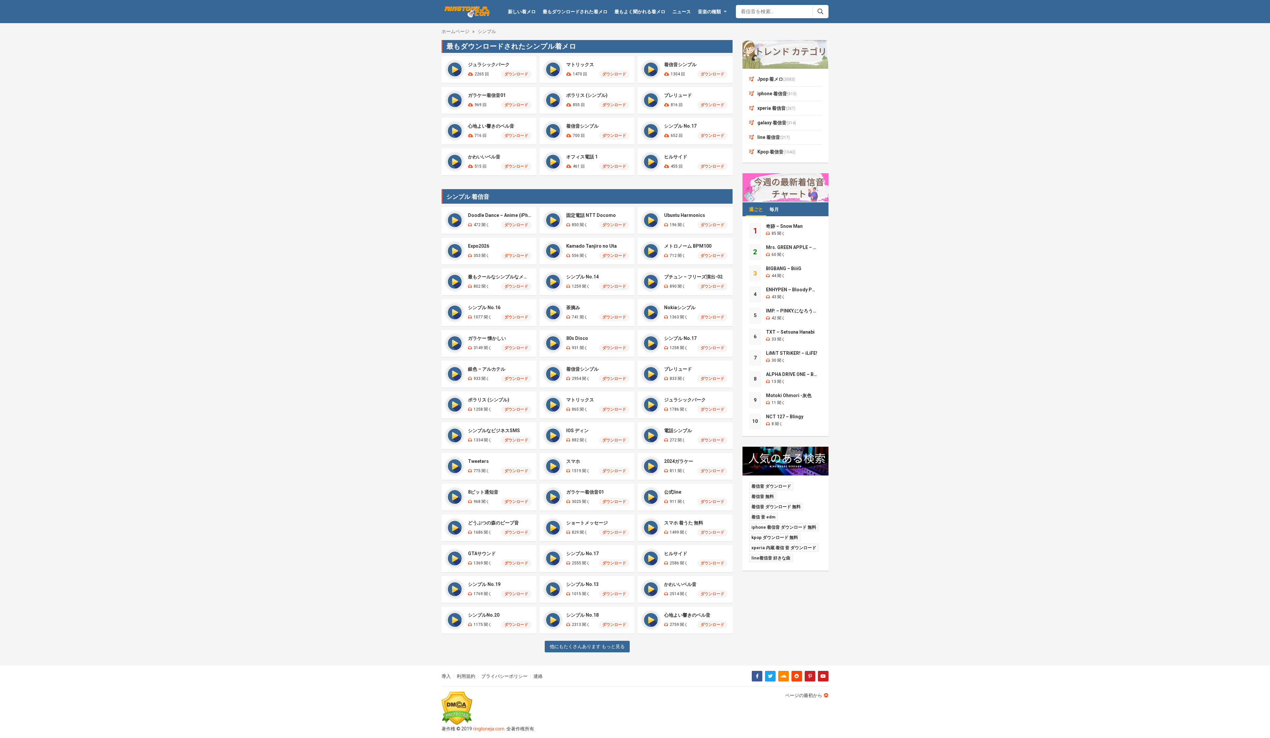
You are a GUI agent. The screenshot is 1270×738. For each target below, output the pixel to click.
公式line (672, 492)
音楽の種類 (709, 11)
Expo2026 (478, 246)
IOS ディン (577, 430)
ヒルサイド (675, 156)
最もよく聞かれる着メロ (639, 11)
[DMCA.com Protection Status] (488, 708)
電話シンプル (678, 430)
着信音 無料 (762, 496)
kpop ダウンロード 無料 (774, 537)
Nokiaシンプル (680, 307)
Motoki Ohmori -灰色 (789, 395)
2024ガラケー (678, 461)
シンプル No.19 (484, 584)
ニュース (681, 11)
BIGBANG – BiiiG (783, 268)
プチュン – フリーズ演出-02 (693, 276)
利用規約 (466, 676)
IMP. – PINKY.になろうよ (791, 310)
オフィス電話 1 (582, 156)
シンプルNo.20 (483, 615)
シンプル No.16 (484, 307)
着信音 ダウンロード (771, 486)
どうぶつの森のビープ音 (493, 522)
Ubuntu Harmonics (684, 215)
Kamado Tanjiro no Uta (591, 246)
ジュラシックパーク (489, 64)
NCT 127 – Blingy (784, 416)
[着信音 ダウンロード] (466, 11)
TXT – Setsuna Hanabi (790, 332)
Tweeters (478, 461)
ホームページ (455, 31)
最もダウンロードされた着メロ (575, 11)
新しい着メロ (522, 11)
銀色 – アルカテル (486, 369)
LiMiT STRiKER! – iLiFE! (791, 353)
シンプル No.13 (582, 584)
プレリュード (678, 95)
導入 (446, 676)
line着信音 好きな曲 (770, 557)
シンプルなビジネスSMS (494, 430)
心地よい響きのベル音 (491, 126)
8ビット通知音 (483, 492)
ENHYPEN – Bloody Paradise (791, 289)
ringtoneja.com (488, 728)
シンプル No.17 (680, 126)
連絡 (538, 676)
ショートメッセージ (587, 522)
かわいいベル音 (484, 156)
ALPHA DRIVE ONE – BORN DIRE (791, 374)
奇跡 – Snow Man (784, 226)
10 (755, 421)
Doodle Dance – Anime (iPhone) (499, 215)
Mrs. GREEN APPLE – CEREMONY (791, 247)
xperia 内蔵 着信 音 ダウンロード (783, 547)
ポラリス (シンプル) (587, 95)
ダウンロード (516, 74)
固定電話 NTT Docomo (591, 215)
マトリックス (580, 64)
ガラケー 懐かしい (487, 338)
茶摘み (573, 307)
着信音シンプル (680, 64)
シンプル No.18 (582, 615)
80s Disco (577, 338)
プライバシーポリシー (504, 676)
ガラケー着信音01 (487, 95)
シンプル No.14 (582, 276)
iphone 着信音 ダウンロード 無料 (783, 527)
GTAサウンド (482, 553)
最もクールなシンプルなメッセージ (499, 276)
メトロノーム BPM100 (687, 246)
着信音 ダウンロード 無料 (776, 506)
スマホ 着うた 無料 (683, 522)
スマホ (573, 461)
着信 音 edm (763, 516)
